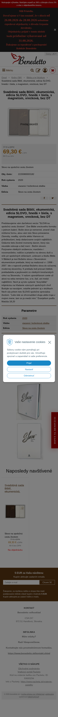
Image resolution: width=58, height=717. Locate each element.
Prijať (29, 363)
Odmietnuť (29, 375)
